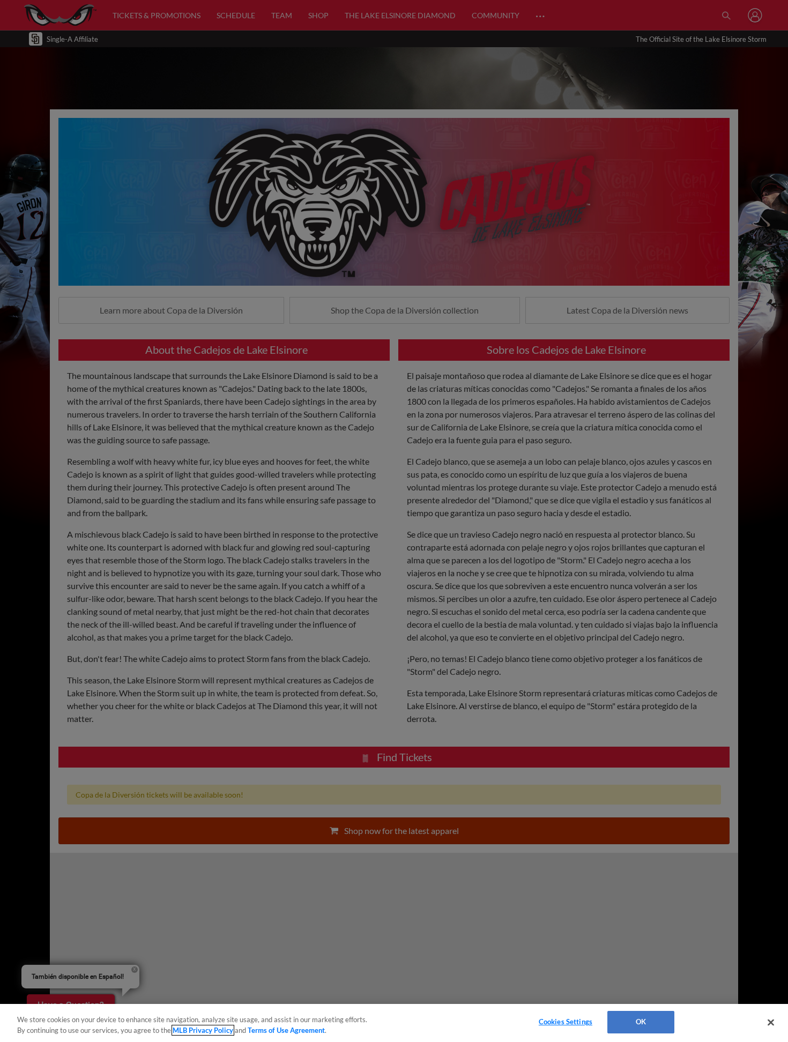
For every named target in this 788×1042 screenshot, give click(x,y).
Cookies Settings (565, 1021)
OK (641, 1021)
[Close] (771, 1022)
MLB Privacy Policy (203, 1030)
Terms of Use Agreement (286, 1030)
